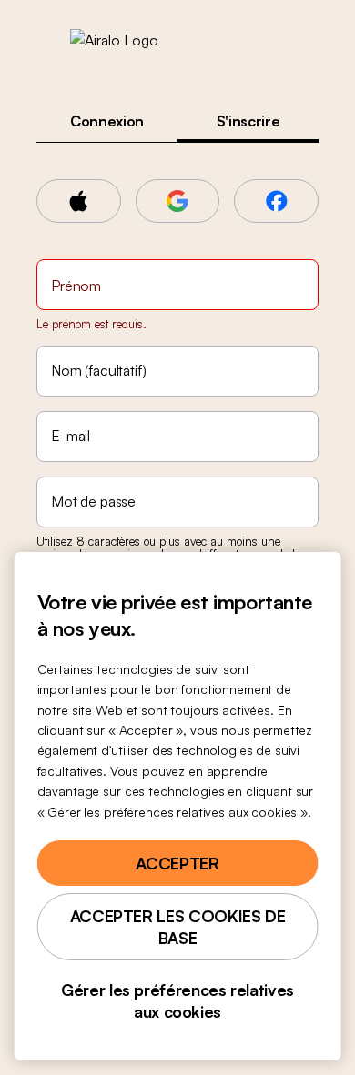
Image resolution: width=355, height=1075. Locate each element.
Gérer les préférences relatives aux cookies (177, 1000)
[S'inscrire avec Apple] (78, 201)
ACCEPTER (177, 863)
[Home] (177, 40)
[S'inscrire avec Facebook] (276, 201)
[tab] (107, 121)
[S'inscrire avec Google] (178, 201)
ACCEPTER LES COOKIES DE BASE (178, 927)
